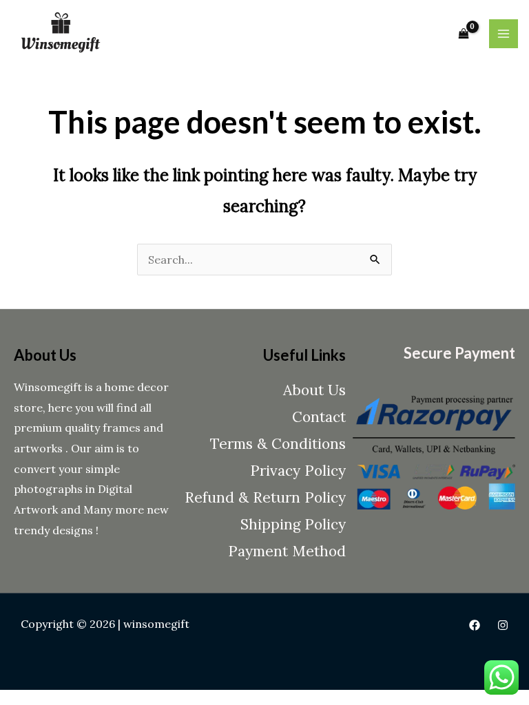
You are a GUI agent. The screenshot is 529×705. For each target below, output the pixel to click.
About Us (314, 390)
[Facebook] (474, 625)
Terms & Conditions (278, 443)
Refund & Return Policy (265, 497)
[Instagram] (502, 625)
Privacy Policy (298, 470)
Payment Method (287, 551)
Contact (319, 417)
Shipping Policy (293, 524)
